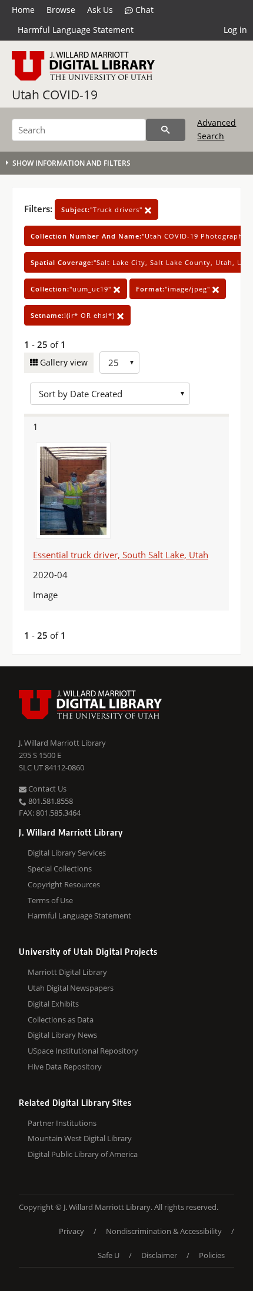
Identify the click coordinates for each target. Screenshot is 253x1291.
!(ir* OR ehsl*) (74, 315)
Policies (212, 1255)
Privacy (71, 1231)
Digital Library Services (67, 852)
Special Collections (60, 868)
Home (23, 9)
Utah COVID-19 (55, 94)
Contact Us (46, 788)
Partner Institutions (62, 1123)
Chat (143, 9)
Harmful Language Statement (76, 29)
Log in (235, 29)
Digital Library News (62, 1035)
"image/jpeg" (174, 288)
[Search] (165, 130)
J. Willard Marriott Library (62, 742)
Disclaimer (159, 1255)
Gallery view (63, 362)
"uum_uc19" (72, 288)
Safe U (108, 1255)
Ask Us (100, 9)
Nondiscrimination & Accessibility (164, 1231)
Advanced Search (216, 129)
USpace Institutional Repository (83, 1050)
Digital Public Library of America (83, 1154)
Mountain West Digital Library (80, 1138)
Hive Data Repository (65, 1066)
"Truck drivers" (103, 209)
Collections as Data (61, 1019)
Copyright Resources (64, 884)
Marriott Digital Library (67, 972)
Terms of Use (50, 900)
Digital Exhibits (53, 1003)
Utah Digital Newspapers (71, 987)
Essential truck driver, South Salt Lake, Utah (120, 555)
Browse (60, 9)
